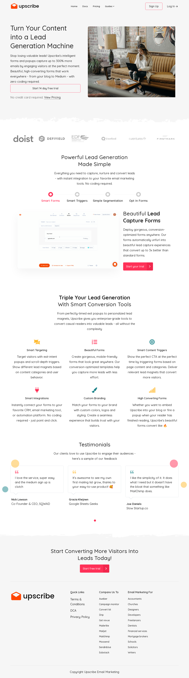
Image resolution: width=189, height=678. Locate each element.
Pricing (96, 6)
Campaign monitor (109, 604)
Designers (133, 609)
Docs (85, 6)
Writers (132, 652)
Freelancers (134, 620)
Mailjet (102, 631)
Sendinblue (105, 647)
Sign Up (154, 6)
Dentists (132, 625)
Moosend (104, 641)
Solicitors (133, 647)
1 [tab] (95, 520)
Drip (101, 614)
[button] (109, 6)
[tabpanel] (36, 486)
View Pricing (52, 97)
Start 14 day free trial (45, 88)
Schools (132, 641)
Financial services (137, 631)
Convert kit (105, 609)
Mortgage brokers (138, 636)
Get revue (104, 620)
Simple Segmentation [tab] (108, 200)
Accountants (135, 598)
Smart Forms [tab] (50, 200)
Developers (134, 614)
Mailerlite (104, 625)
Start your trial (135, 266)
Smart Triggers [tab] (77, 200)
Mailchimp (104, 636)
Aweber (103, 598)
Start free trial (91, 568)
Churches (133, 604)
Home (74, 6)
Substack (104, 652)
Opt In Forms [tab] (138, 200)
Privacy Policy (80, 617)
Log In (171, 6)
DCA (73, 610)
